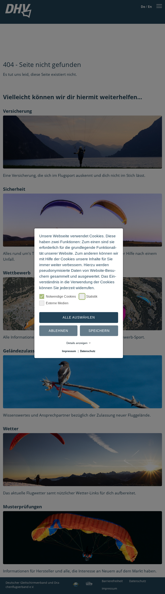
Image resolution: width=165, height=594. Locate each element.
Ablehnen (58, 330)
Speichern (99, 330)
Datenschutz (87, 351)
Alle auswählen (79, 317)
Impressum (69, 351)
